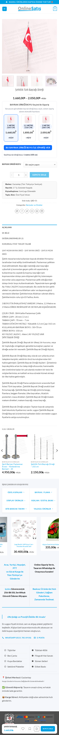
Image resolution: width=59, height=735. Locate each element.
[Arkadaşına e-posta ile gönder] (32, 211)
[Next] (52, 46)
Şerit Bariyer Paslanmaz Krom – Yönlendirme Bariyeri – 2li (12, 466)
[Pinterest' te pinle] (37, 211)
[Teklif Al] (36, 728)
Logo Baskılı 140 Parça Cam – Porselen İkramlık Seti (15, 545)
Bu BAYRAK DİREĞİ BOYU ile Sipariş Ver (28, 147)
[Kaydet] (30, 728)
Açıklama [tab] (7, 227)
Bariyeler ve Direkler (34, 205)
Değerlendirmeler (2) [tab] (12, 238)
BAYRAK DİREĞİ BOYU (11, 164)
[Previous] (6, 46)
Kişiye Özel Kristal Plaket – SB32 (44, 544)
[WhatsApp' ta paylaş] (17, 211)
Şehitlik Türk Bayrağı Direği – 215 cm (43, 465)
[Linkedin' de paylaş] (42, 211)
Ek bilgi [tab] (5, 233)
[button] (4, 9)
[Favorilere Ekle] (23, 728)
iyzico (8, 589)
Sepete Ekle (39, 175)
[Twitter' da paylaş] (27, 211)
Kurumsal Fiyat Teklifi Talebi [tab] (16, 244)
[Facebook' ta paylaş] (22, 211)
